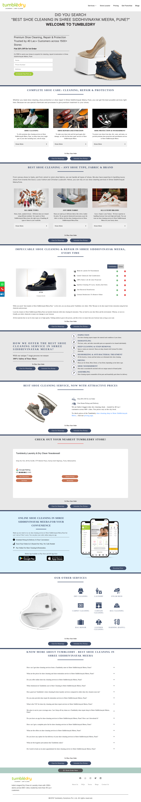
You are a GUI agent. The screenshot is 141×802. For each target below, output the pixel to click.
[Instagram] (90, 778)
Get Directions (24, 476)
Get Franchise (127, 6)
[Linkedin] (100, 778)
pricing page (88, 415)
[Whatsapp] (85, 778)
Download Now (118, 568)
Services (91, 6)
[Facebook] (80, 778)
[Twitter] (95, 778)
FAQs (83, 784)
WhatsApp (70, 480)
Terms (90, 784)
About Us (75, 784)
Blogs (137, 6)
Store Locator (105, 6)
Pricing (116, 6)
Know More (19, 144)
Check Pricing (70, 476)
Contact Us (105, 784)
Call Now (24, 480)
